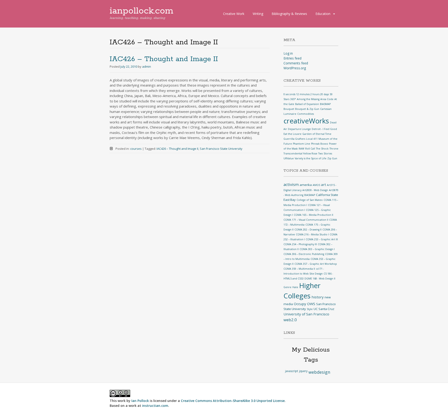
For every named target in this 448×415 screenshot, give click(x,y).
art (323, 184)
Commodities (305, 113)
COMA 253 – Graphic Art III (322, 239)
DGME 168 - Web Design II (319, 278)
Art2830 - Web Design (315, 190)
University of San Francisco (306, 314)
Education (322, 13)
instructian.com (155, 405)
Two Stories (325, 153)
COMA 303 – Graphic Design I (317, 249)
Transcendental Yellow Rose (300, 153)
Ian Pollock (140, 400)
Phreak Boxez (319, 143)
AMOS (316, 185)
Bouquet (289, 109)
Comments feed (296, 63)
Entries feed (292, 58)
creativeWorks (306, 121)
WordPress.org (295, 68)
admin (146, 66)
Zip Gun (332, 158)
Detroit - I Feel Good (324, 129)
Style (310, 309)
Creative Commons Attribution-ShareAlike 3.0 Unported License (233, 400)
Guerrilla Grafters (294, 138)
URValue (289, 158)
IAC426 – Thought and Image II (164, 59)
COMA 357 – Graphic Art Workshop (315, 263)
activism (291, 184)
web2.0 (290, 319)
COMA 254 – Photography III (300, 244)
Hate (295, 287)
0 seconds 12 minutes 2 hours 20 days (306, 94)
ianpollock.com (141, 11)
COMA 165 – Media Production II (313, 214)
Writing (258, 13)
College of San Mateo (310, 200)
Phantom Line (301, 143)
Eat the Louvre (292, 134)
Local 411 (312, 138)
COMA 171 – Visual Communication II (306, 219)
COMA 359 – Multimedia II (299, 268)
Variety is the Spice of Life (310, 158)
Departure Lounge (299, 129)
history (318, 297)
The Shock (322, 148)
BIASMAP (325, 104)
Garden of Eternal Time (316, 134)
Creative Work (233, 13)
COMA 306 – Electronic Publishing (304, 254)
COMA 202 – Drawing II (308, 229)
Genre (287, 287)
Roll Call (310, 148)
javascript (291, 371)
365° (293, 99)
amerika (306, 185)
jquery (303, 371)
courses (136, 148)
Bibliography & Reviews (289, 13)
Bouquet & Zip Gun (307, 109)
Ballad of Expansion (307, 104)
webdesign (319, 372)
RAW (301, 148)
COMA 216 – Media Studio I (312, 234)
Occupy (300, 303)
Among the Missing (308, 99)
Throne (333, 148)
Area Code (326, 99)
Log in (288, 53)
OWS (311, 303)
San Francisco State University (221, 148)
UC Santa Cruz (324, 309)
